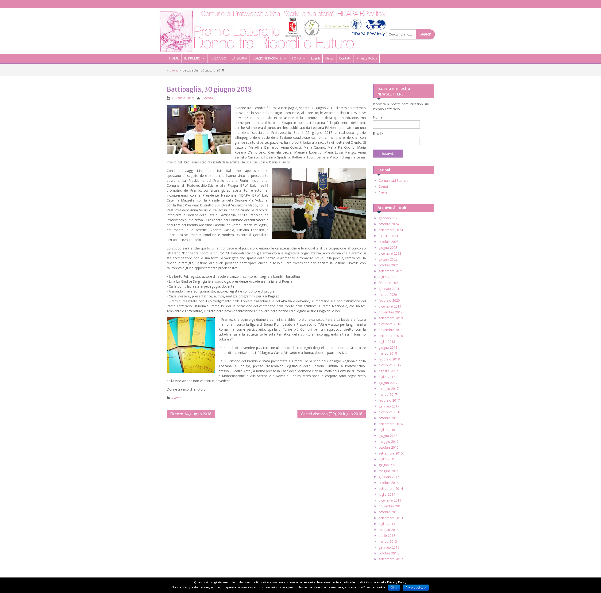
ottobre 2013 (389, 512)
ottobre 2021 (389, 265)
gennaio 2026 (389, 218)
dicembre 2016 (390, 412)
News (329, 58)
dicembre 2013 (390, 500)
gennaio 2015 (389, 476)
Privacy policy (414, 587)
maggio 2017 (389, 388)
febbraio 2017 (389, 400)
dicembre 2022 (390, 253)
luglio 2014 (387, 494)
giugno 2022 (388, 259)
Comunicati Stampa (393, 180)
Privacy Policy (366, 58)
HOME (174, 58)
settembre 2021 (391, 271)
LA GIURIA (239, 58)
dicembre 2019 (390, 306)
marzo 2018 (388, 353)
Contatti (345, 58)
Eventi (315, 58)
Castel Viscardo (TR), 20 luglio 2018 (331, 413)
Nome (377, 117)
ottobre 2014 (389, 482)
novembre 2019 (391, 312)
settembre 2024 (391, 230)
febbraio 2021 (389, 283)
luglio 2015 (387, 459)
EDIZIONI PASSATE (267, 58)
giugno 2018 (388, 347)
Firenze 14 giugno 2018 (190, 413)
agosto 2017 (388, 371)
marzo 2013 (388, 541)
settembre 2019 (391, 318)
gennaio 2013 (389, 547)
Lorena (208, 98)
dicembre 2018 (390, 324)
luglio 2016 (387, 429)
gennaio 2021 (389, 288)
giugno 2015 (388, 465)
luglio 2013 (387, 524)
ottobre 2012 (389, 553)
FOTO (296, 58)
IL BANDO (218, 58)
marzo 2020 (388, 294)
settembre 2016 (391, 424)
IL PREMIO (192, 58)
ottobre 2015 (389, 447)
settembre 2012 (391, 559)
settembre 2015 (391, 453)
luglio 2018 (387, 341)
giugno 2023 (388, 247)
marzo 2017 (388, 394)
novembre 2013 (391, 506)
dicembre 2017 (390, 365)
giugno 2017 (388, 382)
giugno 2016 (388, 435)
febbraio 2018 (389, 359)
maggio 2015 (389, 471)
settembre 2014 (391, 488)
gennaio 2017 (389, 406)
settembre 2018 (391, 335)
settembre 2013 (391, 518)
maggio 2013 (389, 529)
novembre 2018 (391, 330)
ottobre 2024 (389, 224)
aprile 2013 (387, 535)
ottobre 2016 (389, 418)
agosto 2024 (388, 235)
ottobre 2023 (389, 241)
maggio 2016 (389, 441)
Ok (392, 587)
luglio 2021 (387, 277)
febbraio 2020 (389, 300)
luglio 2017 (387, 377)
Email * (378, 133)
